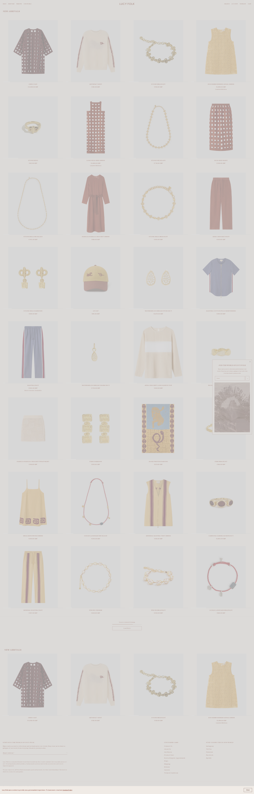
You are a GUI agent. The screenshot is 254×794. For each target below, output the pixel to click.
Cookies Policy (67, 790)
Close (248, 790)
